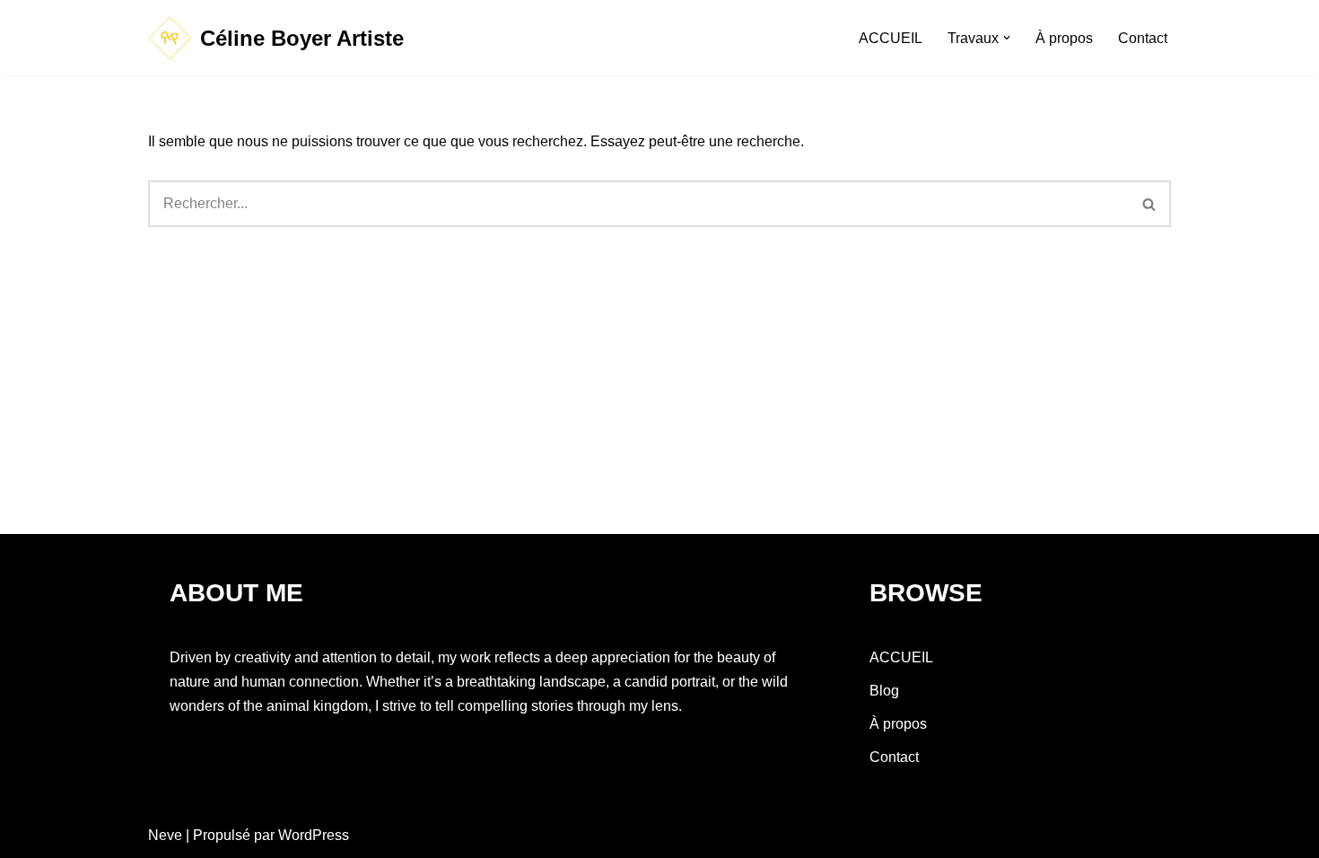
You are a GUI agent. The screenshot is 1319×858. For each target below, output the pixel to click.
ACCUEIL (890, 38)
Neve (165, 835)
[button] (1006, 37)
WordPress (313, 835)
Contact (1142, 38)
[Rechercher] (1150, 203)
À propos (1064, 38)
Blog (884, 690)
